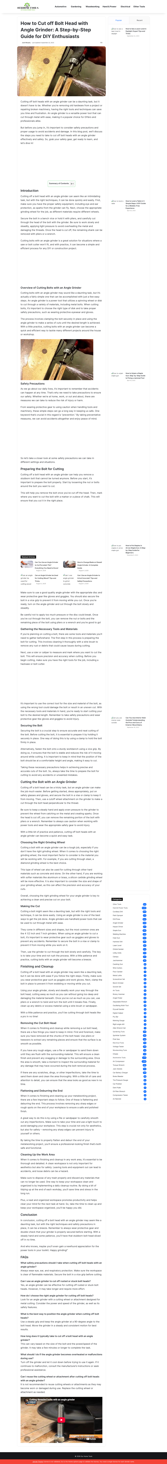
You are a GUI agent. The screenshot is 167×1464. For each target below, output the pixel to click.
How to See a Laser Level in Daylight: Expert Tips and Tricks (136, 31)
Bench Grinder (118, 983)
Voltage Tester (118, 1046)
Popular (119, 20)
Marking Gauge (118, 1020)
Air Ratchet (117, 1099)
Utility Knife (117, 953)
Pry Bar (115, 1017)
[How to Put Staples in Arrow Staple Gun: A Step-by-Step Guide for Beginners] (117, 629)
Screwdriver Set (119, 979)
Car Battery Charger (120, 1073)
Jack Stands (117, 1069)
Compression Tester (120, 1095)
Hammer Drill (117, 942)
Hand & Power (109, 6)
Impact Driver (118, 927)
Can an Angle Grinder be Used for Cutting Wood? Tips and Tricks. (46, 578)
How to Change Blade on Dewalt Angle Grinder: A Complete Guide (89, 565)
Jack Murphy (26, 42)
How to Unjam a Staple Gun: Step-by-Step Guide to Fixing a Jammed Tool (135, 375)
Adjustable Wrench (120, 1002)
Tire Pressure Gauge (120, 1080)
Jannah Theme (37, 1462)
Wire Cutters (117, 968)
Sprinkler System (119, 1035)
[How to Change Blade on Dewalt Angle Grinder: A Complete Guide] (69, 564)
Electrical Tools (118, 1043)
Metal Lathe (117, 975)
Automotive (60, 6)
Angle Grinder (118, 923)
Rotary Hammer (119, 994)
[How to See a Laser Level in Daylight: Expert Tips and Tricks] (117, 113)
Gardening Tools (119, 1032)
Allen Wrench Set (119, 1028)
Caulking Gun (118, 964)
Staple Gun (117, 930)
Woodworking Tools (120, 1050)
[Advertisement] (61, 164)
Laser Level (117, 945)
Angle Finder (117, 998)
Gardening (76, 6)
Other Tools (139, 6)
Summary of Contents (59, 183)
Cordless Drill (118, 912)
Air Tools (116, 990)
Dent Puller (117, 1088)
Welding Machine (119, 934)
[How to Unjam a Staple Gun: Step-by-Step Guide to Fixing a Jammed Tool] (117, 457)
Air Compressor (119, 1061)
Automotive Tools (119, 1058)
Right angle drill (118, 1024)
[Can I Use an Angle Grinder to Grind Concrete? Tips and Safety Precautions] (69, 579)
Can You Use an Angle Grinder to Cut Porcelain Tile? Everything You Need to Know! (46, 565)
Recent (139, 20)
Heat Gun (116, 938)
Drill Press (116, 919)
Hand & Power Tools (120, 908)
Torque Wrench (118, 1065)
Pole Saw (116, 1039)
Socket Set (117, 987)
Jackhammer (117, 960)
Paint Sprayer (118, 915)
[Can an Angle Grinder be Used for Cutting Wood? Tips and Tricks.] (27, 579)
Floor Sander (117, 972)
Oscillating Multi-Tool (121, 1005)
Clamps (115, 957)
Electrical (125, 6)
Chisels (115, 1054)
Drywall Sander (118, 1009)
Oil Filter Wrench (119, 1091)
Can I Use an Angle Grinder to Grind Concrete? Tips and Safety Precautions (88, 578)
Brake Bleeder (118, 1076)
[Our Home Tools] (28, 6)
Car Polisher (117, 1084)
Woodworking (92, 6)
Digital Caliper (118, 1013)
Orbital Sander (118, 949)
